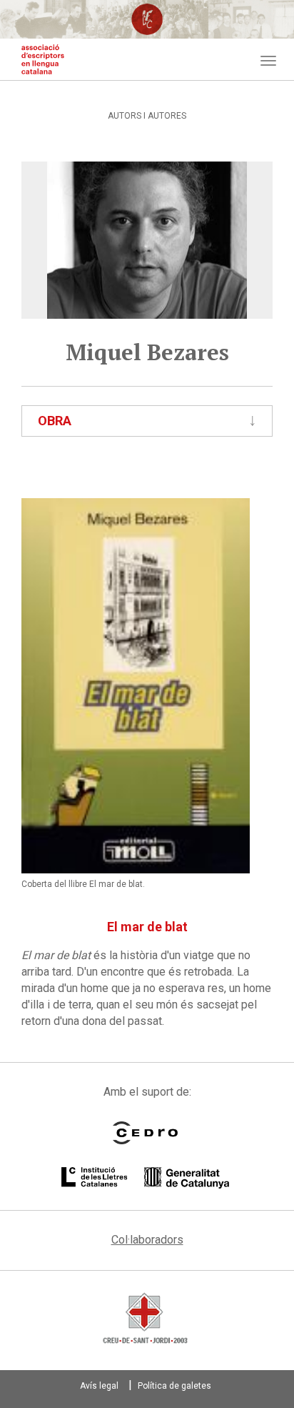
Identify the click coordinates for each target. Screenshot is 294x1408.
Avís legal (99, 1386)
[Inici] (43, 59)
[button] (135, 685)
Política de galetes (174, 1386)
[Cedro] (145, 1132)
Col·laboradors (147, 1239)
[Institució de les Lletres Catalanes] (145, 1178)
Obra (54, 420)
